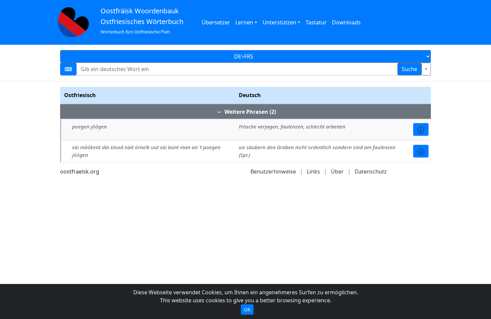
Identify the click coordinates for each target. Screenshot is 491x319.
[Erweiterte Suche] (426, 69)
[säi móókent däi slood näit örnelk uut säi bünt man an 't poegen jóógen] (421, 151)
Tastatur (316, 22)
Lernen (244, 22)
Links (313, 171)
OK (247, 309)
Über (337, 171)
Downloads (346, 22)
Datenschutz (371, 171)
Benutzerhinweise (273, 171)
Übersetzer (216, 22)
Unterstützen (279, 22)
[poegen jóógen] (421, 129)
